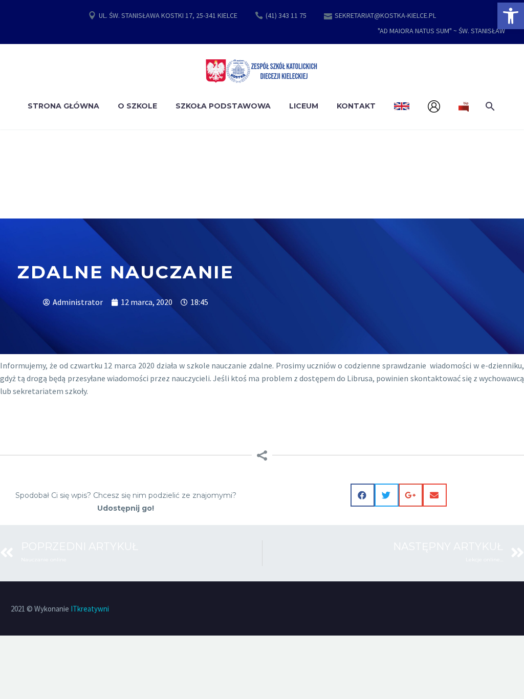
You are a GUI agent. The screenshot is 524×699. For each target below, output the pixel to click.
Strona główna (63, 106)
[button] (510, 16)
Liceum (303, 106)
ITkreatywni (90, 609)
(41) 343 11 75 (286, 15)
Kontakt (356, 106)
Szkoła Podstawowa (223, 106)
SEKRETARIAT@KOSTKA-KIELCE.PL (385, 15)
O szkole (137, 106)
